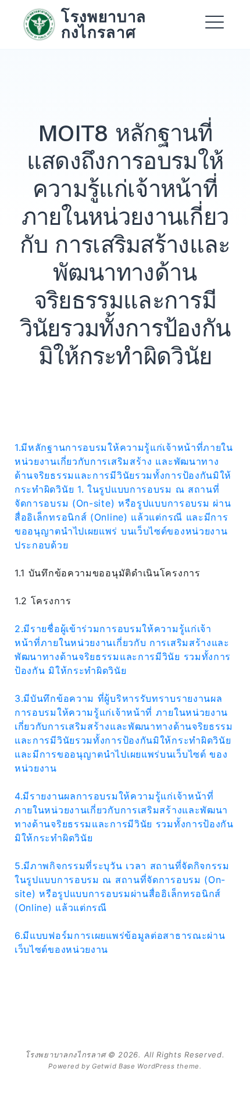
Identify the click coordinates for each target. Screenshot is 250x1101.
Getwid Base (113, 1066)
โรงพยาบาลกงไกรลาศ (104, 24)
